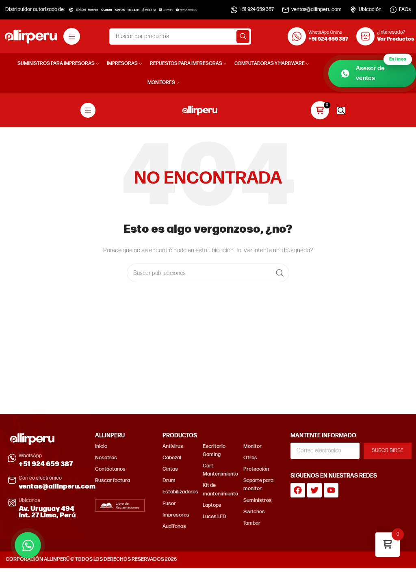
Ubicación (370, 9)
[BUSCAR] (242, 36)
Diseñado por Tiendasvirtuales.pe (372, 559)
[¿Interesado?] (365, 36)
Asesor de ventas (381, 71)
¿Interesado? (391, 32)
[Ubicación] (353, 9)
